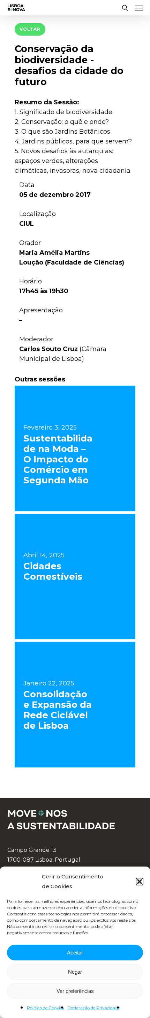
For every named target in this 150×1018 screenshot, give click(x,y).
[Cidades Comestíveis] (75, 576)
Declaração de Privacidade (93, 1007)
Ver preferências (75, 991)
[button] (139, 881)
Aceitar (75, 953)
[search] (125, 7)
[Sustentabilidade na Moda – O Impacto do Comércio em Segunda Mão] (75, 448)
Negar (75, 972)
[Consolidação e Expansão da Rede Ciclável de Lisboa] (75, 704)
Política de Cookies (45, 1007)
